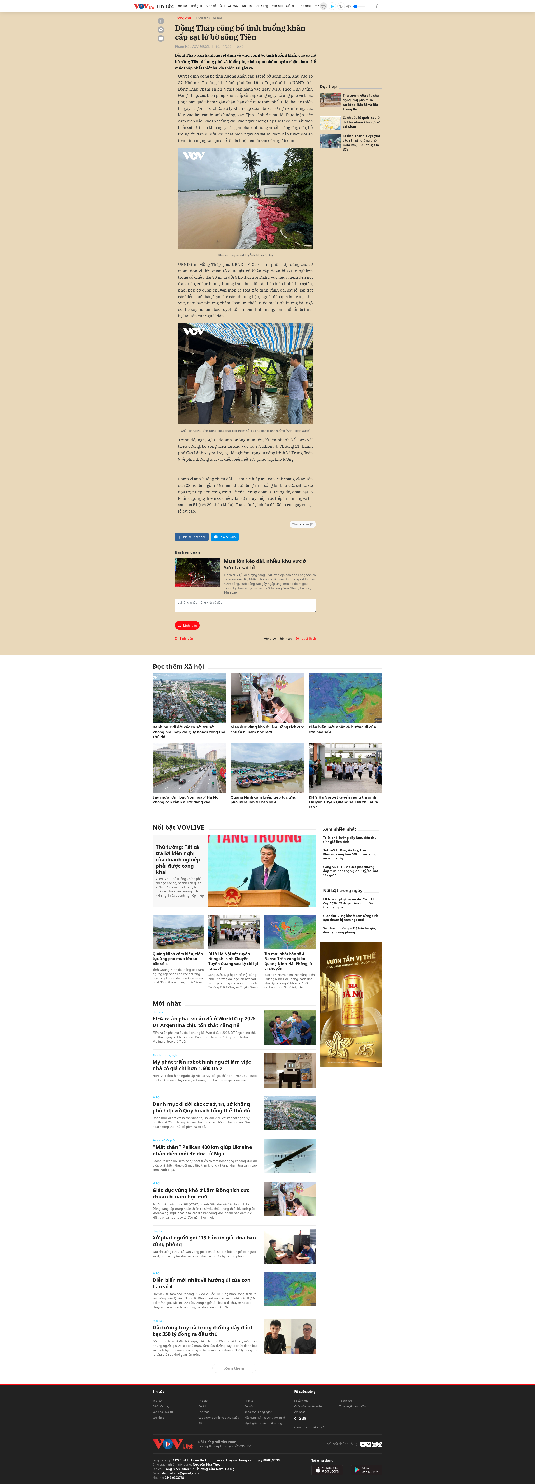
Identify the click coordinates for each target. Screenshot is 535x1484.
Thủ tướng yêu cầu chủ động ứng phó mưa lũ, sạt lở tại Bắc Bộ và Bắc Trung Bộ (361, 102)
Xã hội (217, 18)
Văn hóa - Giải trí (283, 6)
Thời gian (285, 639)
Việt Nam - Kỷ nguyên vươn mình (265, 1417)
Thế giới (196, 6)
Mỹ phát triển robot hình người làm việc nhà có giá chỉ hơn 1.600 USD (202, 1064)
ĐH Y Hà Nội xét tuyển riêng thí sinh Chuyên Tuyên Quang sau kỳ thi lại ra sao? (343, 802)
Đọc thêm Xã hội (178, 666)
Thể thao (305, 6)
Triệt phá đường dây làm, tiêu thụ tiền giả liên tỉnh (349, 840)
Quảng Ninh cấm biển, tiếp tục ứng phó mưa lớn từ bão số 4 (263, 799)
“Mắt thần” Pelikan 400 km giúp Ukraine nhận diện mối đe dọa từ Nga (202, 1150)
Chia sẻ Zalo (227, 537)
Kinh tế (211, 6)
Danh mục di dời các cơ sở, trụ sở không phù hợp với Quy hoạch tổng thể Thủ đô (189, 732)
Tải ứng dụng (322, 1460)
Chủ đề (300, 1418)
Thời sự (181, 6)
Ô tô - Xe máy (229, 6)
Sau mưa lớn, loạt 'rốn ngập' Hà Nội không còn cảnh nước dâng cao (186, 799)
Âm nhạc (299, 1412)
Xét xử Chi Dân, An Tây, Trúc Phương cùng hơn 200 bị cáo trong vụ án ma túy (349, 854)
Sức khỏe (158, 1417)
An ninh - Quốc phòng (165, 1140)
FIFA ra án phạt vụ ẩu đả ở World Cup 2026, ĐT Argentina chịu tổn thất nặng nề (205, 1021)
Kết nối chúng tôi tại (342, 1444)
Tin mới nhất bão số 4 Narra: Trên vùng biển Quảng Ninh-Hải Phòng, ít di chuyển (288, 961)
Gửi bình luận (187, 625)
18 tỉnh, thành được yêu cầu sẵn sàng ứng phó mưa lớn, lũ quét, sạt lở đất (361, 143)
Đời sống (262, 6)
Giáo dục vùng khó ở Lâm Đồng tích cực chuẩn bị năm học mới (267, 729)
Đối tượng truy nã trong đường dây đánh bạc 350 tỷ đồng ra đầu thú (203, 1330)
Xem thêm (234, 1368)
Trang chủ (183, 18)
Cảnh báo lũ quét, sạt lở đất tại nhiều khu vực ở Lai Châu (361, 122)
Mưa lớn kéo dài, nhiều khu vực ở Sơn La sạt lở (265, 564)
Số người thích (306, 638)
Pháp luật (158, 1231)
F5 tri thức (345, 1400)
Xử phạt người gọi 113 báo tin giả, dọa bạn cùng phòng (204, 1240)
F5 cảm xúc (301, 1400)
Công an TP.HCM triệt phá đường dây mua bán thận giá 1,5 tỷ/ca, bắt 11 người (350, 871)
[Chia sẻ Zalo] (161, 29)
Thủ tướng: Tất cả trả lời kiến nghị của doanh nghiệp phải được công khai (178, 859)
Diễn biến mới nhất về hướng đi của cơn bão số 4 (342, 729)
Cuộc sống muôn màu (308, 1406)
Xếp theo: (270, 638)
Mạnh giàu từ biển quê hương (263, 1423)
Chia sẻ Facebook (193, 537)
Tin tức (158, 1391)
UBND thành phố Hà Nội (309, 1427)
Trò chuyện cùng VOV (352, 1406)
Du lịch (247, 6)
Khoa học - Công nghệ (165, 1055)
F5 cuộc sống (305, 1391)
